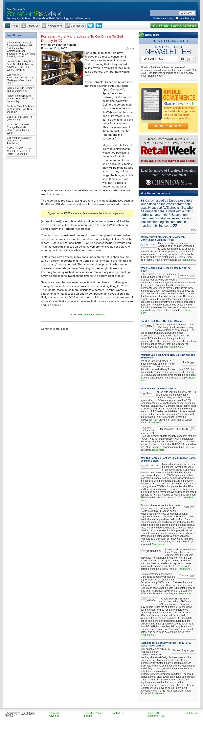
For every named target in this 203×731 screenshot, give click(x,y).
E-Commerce (87, 314)
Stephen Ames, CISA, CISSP (174, 429)
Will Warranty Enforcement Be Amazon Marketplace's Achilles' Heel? (20, 79)
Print (132, 48)
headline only (187, 18)
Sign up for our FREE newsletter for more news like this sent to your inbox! (87, 213)
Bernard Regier (181, 650)
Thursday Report (93, 713)
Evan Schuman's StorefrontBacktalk (32, 8)
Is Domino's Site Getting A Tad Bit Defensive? (20, 89)
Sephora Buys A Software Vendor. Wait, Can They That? (20, 109)
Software (100, 314)
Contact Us (75, 25)
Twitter (90, 25)
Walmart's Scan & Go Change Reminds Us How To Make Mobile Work (18, 128)
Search (187, 13)
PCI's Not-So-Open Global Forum (159, 388)
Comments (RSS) (156, 716)
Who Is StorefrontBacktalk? (12, 25)
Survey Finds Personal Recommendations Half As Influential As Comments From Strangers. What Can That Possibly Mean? (21, 49)
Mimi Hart (184, 575)
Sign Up (187, 59)
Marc (150, 393)
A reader (184, 275)
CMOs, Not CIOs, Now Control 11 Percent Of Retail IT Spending (19, 151)
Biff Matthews (154, 550)
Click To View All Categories (174, 25)
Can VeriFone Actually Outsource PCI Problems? (19, 140)
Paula (186, 362)
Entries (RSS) (154, 713)
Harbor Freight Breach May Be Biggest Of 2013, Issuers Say (20, 98)
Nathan (151, 244)
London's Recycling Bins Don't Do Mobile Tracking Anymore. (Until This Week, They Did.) (20, 65)
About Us (30, 25)
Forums (88, 716)
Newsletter (52, 25)
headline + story (165, 18)
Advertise (54, 716)
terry (149, 326)
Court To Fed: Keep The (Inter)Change (20, 118)
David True (153, 465)
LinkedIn (98, 25)
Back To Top (191, 713)
